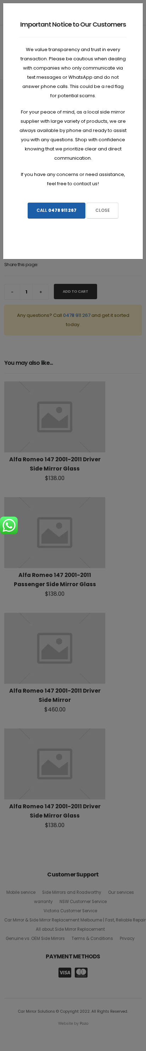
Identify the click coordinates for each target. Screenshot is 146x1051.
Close (102, 210)
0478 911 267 (62, 210)
